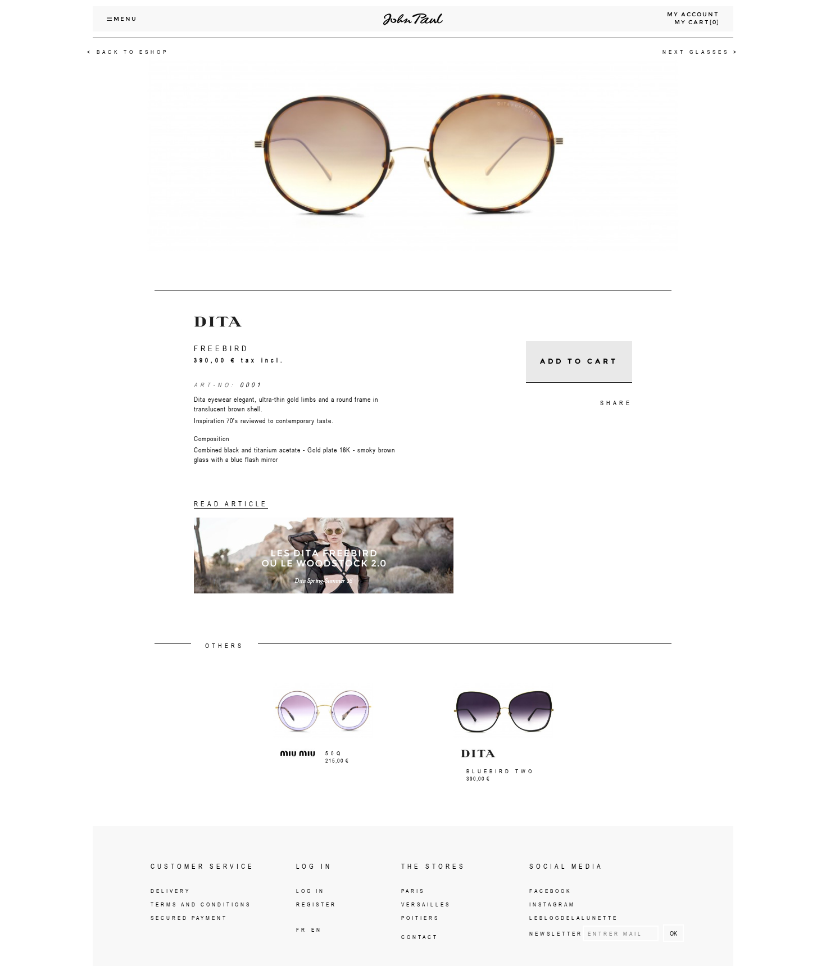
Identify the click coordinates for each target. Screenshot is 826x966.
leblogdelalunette (573, 918)
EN (316, 929)
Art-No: (214, 385)
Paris (413, 891)
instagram (552, 904)
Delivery (170, 891)
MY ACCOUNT (693, 14)
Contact (419, 937)
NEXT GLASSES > (700, 52)
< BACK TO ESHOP (128, 52)
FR (301, 929)
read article (231, 504)
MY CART (692, 22)
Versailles (426, 904)
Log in (310, 891)
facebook (550, 891)
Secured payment (189, 918)
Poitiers (420, 918)
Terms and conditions (201, 904)
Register (316, 904)
